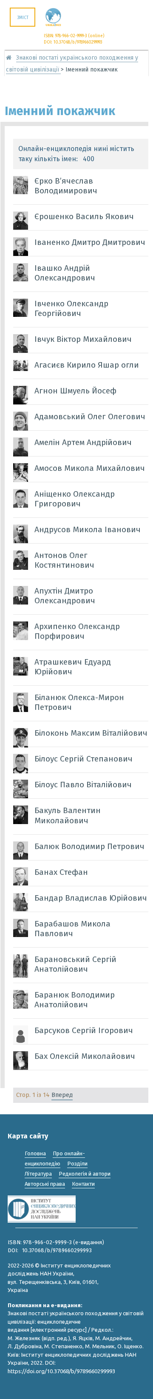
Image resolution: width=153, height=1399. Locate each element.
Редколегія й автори (84, 1174)
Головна (35, 1153)
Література (38, 1174)
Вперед (62, 1095)
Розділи (77, 1163)
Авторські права (45, 1184)
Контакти (83, 1184)
